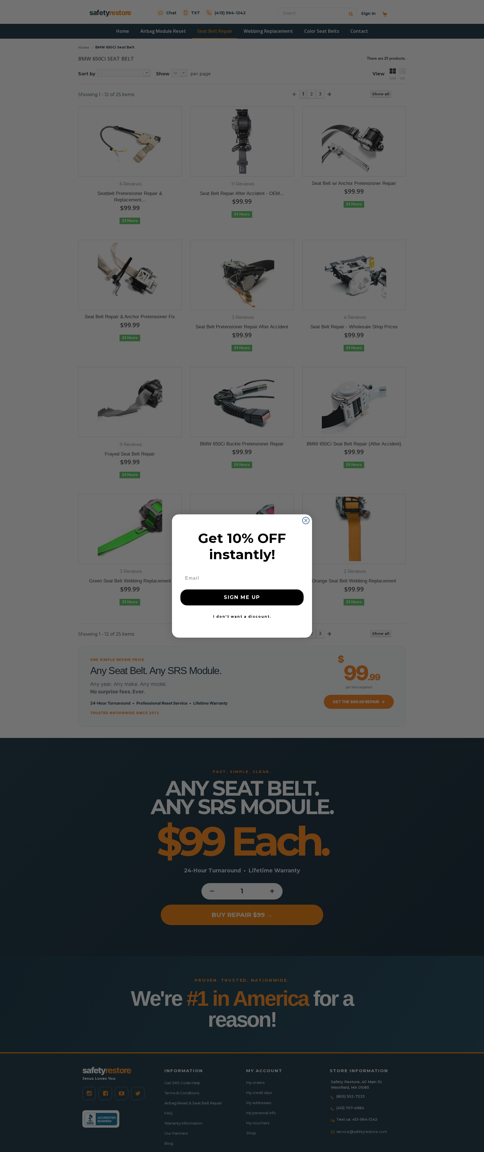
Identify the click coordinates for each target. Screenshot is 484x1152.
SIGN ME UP (242, 597)
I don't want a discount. (242, 616)
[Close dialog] (305, 520)
